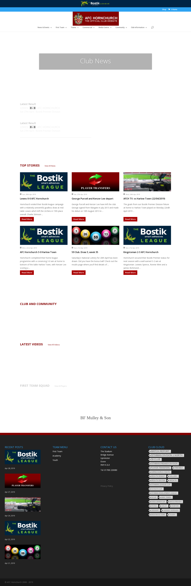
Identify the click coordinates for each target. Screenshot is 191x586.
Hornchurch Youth (160, 472)
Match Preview (175, 501)
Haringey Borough (170, 510)
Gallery (173, 476)
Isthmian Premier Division (164, 464)
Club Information (137, 27)
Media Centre (104, 27)
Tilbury (172, 514)
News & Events (43, 27)
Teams (73, 27)
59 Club (155, 459)
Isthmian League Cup (160, 485)
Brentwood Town (158, 514)
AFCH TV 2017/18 (158, 480)
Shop (164, 10)
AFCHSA (154, 506)
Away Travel (166, 497)
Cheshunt (155, 510)
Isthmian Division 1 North (167, 455)
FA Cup (153, 497)
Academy (57, 455)
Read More (27, 219)
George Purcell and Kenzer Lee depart (92, 198)
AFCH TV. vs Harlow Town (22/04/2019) (144, 198)
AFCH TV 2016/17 (158, 476)
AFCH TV (173, 480)
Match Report (160, 451)
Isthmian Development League (164, 493)
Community (120, 27)
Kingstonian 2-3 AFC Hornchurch (140, 252)
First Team (60, 27)
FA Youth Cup (156, 489)
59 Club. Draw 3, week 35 (85, 252)
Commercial (87, 27)
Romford (175, 506)
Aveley (164, 506)
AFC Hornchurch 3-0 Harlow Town (38, 252)
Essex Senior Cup (158, 501)
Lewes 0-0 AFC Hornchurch (34, 198)
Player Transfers (160, 468)
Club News (95, 60)
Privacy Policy (107, 486)
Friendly (178, 468)
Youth (55, 460)
